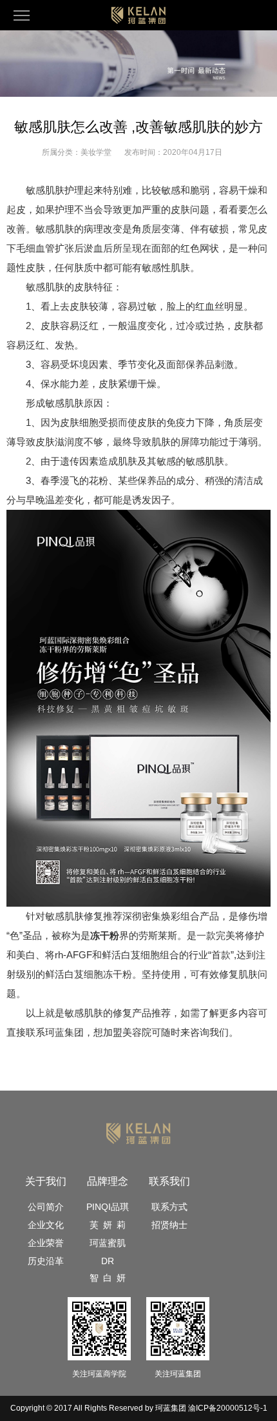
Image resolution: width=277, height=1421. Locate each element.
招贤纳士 (169, 1225)
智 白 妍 (108, 1278)
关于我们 (45, 1181)
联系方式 (169, 1207)
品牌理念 (107, 1181)
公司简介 (46, 1207)
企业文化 (46, 1225)
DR (108, 1261)
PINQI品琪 (107, 1207)
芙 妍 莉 (108, 1225)
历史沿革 (46, 1261)
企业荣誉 (46, 1243)
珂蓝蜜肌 (108, 1243)
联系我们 (169, 1181)
